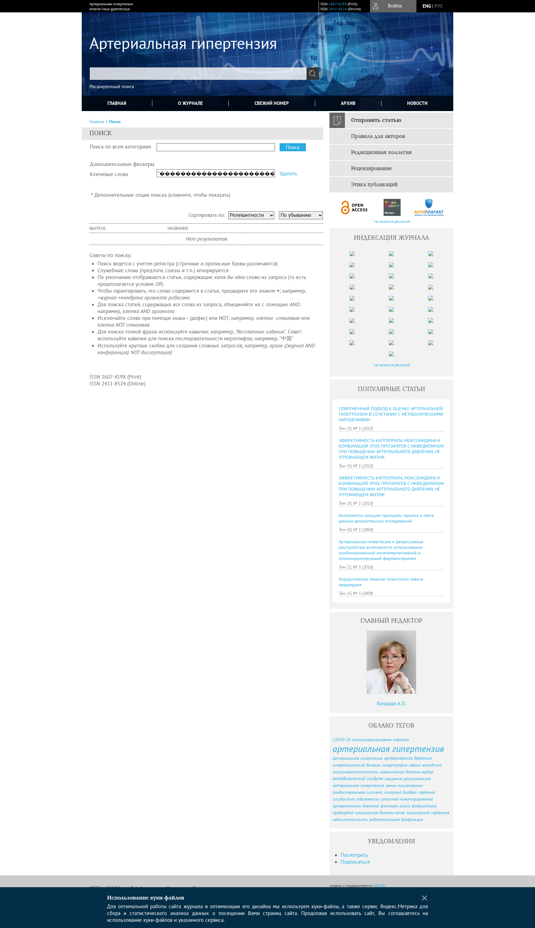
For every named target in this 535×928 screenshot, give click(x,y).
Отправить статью (376, 120)
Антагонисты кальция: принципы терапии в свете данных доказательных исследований (386, 518)
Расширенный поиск (111, 86)
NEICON (379, 885)
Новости (417, 103)
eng (427, 6)
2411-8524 (337, 8)
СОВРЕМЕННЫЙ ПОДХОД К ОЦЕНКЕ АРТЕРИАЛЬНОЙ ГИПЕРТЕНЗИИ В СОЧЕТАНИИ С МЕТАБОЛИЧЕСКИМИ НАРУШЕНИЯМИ (391, 414)
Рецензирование (371, 168)
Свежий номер (271, 103)
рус (439, 6)
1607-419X (337, 4)
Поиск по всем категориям (120, 146)
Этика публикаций (374, 184)
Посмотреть (354, 855)
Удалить (288, 173)
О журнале (190, 103)
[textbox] (198, 73)
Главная (116, 103)
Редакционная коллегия (381, 152)
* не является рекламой (391, 221)
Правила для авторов (378, 136)
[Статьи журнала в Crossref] (391, 207)
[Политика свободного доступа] (354, 207)
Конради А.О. (391, 703)
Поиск (115, 121)
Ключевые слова (109, 174)
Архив (348, 103)
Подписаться (355, 861)
